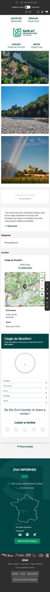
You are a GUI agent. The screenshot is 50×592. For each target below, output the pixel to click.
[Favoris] (38, 12)
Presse (15, 574)
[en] (46, 12)
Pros (23, 574)
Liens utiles (24, 564)
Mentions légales (13, 564)
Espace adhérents (36, 564)
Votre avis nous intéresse (25, 580)
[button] (46, 12)
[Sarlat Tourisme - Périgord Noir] (25, 33)
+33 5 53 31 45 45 (30, 2)
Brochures (33, 574)
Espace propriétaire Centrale (25, 567)
